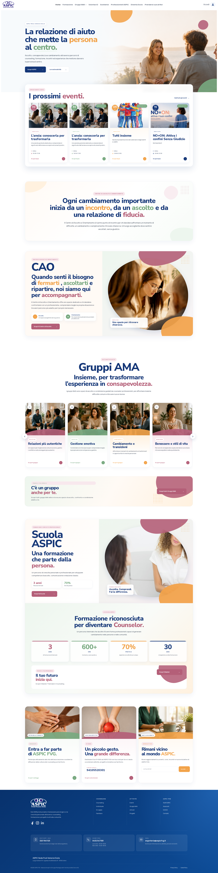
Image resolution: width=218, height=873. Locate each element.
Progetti (132, 813)
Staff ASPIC (166, 803)
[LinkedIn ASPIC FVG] (42, 823)
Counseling (100, 803)
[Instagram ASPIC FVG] (37, 823)
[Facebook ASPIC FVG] (33, 823)
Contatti (166, 813)
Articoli (132, 810)
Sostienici (104, 4)
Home (58, 4)
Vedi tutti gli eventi (181, 98)
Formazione (68, 4)
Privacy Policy (174, 867)
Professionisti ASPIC (120, 4)
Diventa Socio (137, 4)
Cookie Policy (184, 867)
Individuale (100, 806)
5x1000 (165, 810)
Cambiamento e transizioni (124, 445)
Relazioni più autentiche (45, 444)
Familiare (99, 813)
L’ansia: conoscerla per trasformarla (47, 137)
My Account (213, 4)
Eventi (132, 803)
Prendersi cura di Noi (154, 4)
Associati (166, 806)
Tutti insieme (121, 135)
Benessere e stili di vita (171, 444)
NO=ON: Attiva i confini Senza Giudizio (169, 137)
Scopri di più (47, 159)
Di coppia (99, 810)
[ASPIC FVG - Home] (39, 802)
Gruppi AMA (133, 806)
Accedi (206, 4)
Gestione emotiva (82, 444)
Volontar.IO (93, 4)
